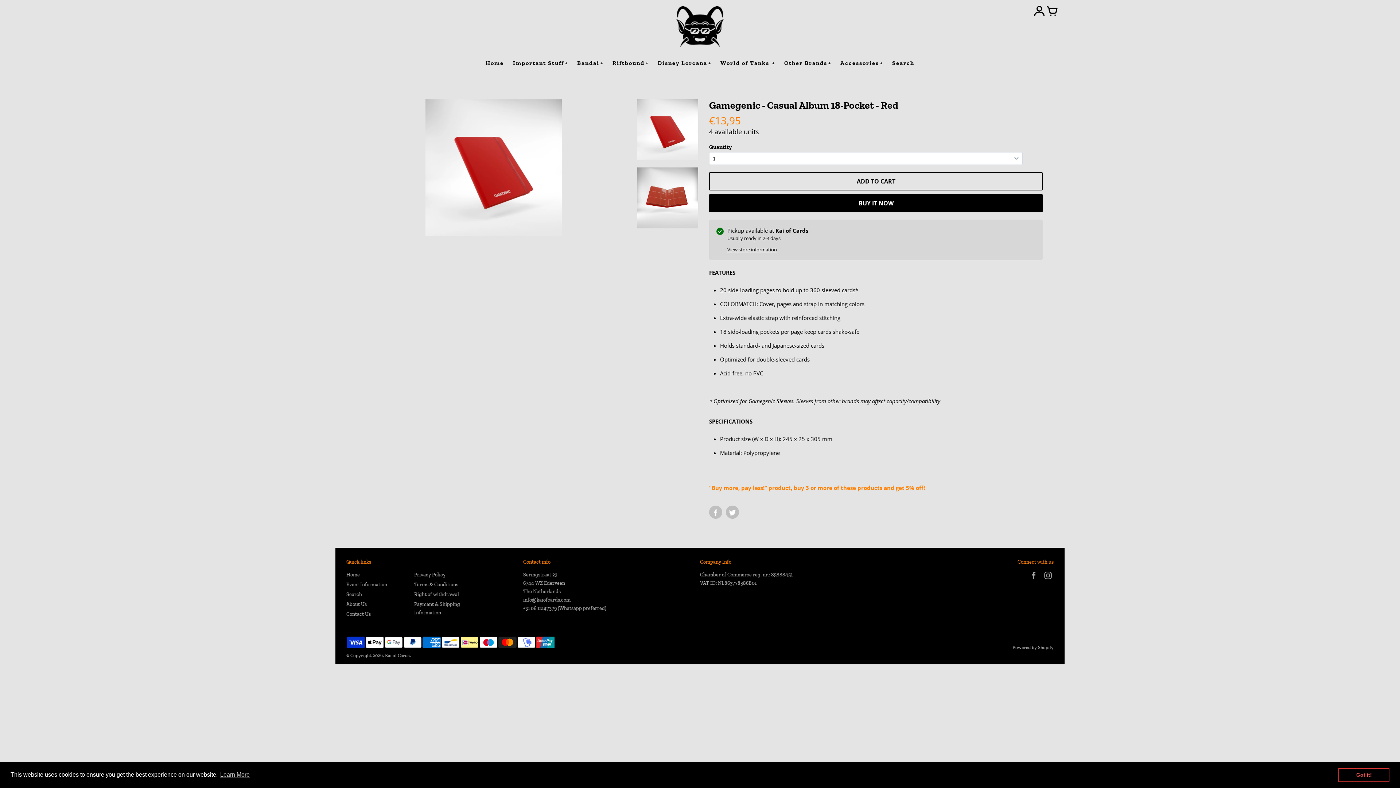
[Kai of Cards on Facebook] (1033, 580)
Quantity (720, 146)
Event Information (366, 585)
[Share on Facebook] (715, 512)
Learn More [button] (235, 775)
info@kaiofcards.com (547, 600)
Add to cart (876, 181)
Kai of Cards (397, 655)
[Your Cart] (1052, 11)
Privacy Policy (430, 575)
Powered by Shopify (1033, 647)
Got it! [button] (1364, 775)
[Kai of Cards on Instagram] (1048, 580)
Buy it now (876, 203)
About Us (356, 604)
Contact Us (358, 614)
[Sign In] (1039, 11)
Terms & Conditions (436, 585)
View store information (752, 249)
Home (353, 575)
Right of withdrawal (436, 594)
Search (354, 594)
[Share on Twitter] (732, 512)
